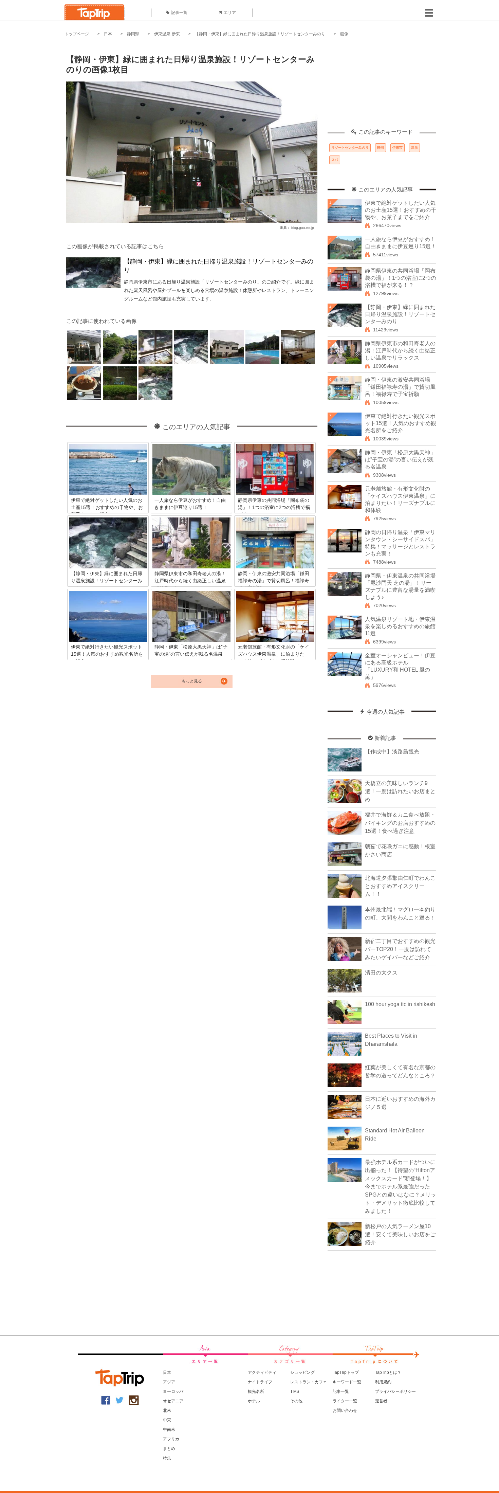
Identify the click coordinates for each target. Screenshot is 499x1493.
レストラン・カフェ (308, 1382)
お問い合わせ (345, 1410)
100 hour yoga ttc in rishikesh (400, 1004)
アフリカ (171, 1439)
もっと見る (192, 681)
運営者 (381, 1401)
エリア (230, 12)
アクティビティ (262, 1372)
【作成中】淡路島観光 (392, 751)
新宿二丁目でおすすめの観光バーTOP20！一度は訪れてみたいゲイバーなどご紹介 (400, 949)
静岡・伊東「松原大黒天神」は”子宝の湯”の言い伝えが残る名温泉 (400, 460)
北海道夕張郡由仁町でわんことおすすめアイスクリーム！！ (400, 886)
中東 (167, 1420)
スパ (334, 160)
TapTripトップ (346, 1372)
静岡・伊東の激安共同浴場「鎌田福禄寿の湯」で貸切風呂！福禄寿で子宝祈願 (400, 387)
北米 (167, 1410)
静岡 (380, 147)
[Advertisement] (382, 86)
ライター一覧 (345, 1401)
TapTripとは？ (388, 1372)
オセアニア (173, 1401)
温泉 (414, 147)
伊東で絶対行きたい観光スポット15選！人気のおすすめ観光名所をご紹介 (400, 423)
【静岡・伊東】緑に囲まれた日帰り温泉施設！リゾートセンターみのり (260, 34)
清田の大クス (381, 973)
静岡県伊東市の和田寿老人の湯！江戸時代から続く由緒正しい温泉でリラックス (400, 351)
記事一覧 (179, 12)
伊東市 (397, 147)
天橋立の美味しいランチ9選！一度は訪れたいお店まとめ (400, 791)
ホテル (254, 1401)
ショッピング (302, 1372)
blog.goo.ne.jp (302, 228)
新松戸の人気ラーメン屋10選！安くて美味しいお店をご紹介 (400, 1234)
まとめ (169, 1448)
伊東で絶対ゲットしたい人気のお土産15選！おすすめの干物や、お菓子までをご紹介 (400, 210)
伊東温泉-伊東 (167, 34)
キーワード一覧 (347, 1382)
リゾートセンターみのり (350, 147)
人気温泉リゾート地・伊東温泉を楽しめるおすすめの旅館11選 (400, 626)
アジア (169, 1382)
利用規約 (383, 1382)
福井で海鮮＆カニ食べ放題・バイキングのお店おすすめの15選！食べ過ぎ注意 (400, 823)
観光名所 (256, 1391)
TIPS (294, 1391)
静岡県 (133, 34)
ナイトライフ (260, 1382)
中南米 (169, 1429)
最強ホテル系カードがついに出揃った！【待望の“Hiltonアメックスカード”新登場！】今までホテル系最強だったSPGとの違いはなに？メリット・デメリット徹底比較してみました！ (400, 1186)
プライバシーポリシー (395, 1391)
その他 (296, 1401)
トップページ (76, 34)
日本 (108, 34)
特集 (167, 1458)
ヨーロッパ (173, 1391)
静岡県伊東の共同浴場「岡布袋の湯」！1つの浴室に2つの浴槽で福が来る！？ (400, 278)
